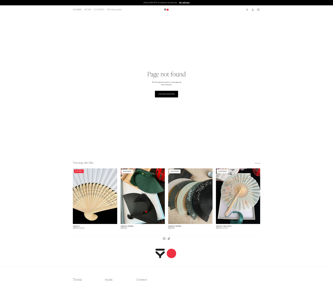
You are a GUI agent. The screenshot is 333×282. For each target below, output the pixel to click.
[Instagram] (164, 238)
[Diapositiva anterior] (77, 196)
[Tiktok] (168, 238)
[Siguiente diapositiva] (113, 196)
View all (257, 163)
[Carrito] (258, 10)
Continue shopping (166, 94)
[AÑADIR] (113, 220)
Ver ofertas (184, 2)
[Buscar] (247, 10)
